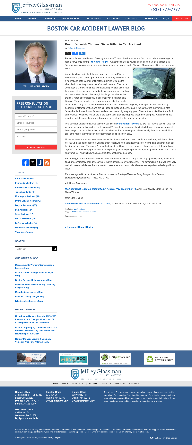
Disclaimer (92, 383)
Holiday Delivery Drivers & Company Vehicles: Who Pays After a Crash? (33, 340)
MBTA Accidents (25, 218)
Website (31, 18)
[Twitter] (33, 162)
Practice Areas (70, 18)
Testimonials (93, 18)
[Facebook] (25, 162)
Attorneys (48, 18)
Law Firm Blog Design (163, 438)
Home (18, 18)
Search (54, 248)
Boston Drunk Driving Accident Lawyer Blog (34, 274)
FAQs (166, 18)
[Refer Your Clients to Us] (31, 359)
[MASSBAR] (73, 359)
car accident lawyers (128, 124)
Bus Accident (23, 210)
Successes (113, 18)
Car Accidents (79, 209)
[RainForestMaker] (115, 359)
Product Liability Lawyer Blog (29, 296)
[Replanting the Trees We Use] (159, 359)
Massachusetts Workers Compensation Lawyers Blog (34, 266)
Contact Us (181, 18)
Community (132, 18)
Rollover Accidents (26, 227)
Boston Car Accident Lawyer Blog (37, 8)
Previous (70, 227)
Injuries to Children (26, 183)
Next (89, 227)
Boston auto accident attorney (84, 212)
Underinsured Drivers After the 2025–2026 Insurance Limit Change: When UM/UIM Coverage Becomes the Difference (35, 319)
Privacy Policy (78, 383)
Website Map (120, 383)
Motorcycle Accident (27, 196)
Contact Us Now (36, 147)
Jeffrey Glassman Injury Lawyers (46, 437)
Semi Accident (24, 214)
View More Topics (24, 232)
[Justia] (40, 162)
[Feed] (47, 162)
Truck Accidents (25, 192)
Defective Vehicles (26, 223)
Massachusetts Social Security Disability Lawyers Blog (35, 286)
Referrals (151, 18)
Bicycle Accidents (26, 205)
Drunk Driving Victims (28, 201)
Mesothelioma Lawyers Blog (29, 292)
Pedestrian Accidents (27, 187)
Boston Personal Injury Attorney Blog (33, 280)
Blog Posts (134, 383)
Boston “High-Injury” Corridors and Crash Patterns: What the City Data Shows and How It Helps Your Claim (36, 330)
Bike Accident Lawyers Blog (29, 301)
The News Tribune (99, 62)
